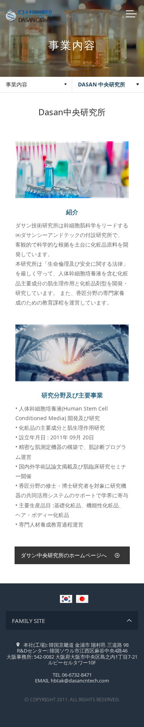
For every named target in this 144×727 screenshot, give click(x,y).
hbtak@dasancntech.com (80, 680)
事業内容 (16, 84)
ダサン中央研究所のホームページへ (64, 555)
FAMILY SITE (28, 620)
